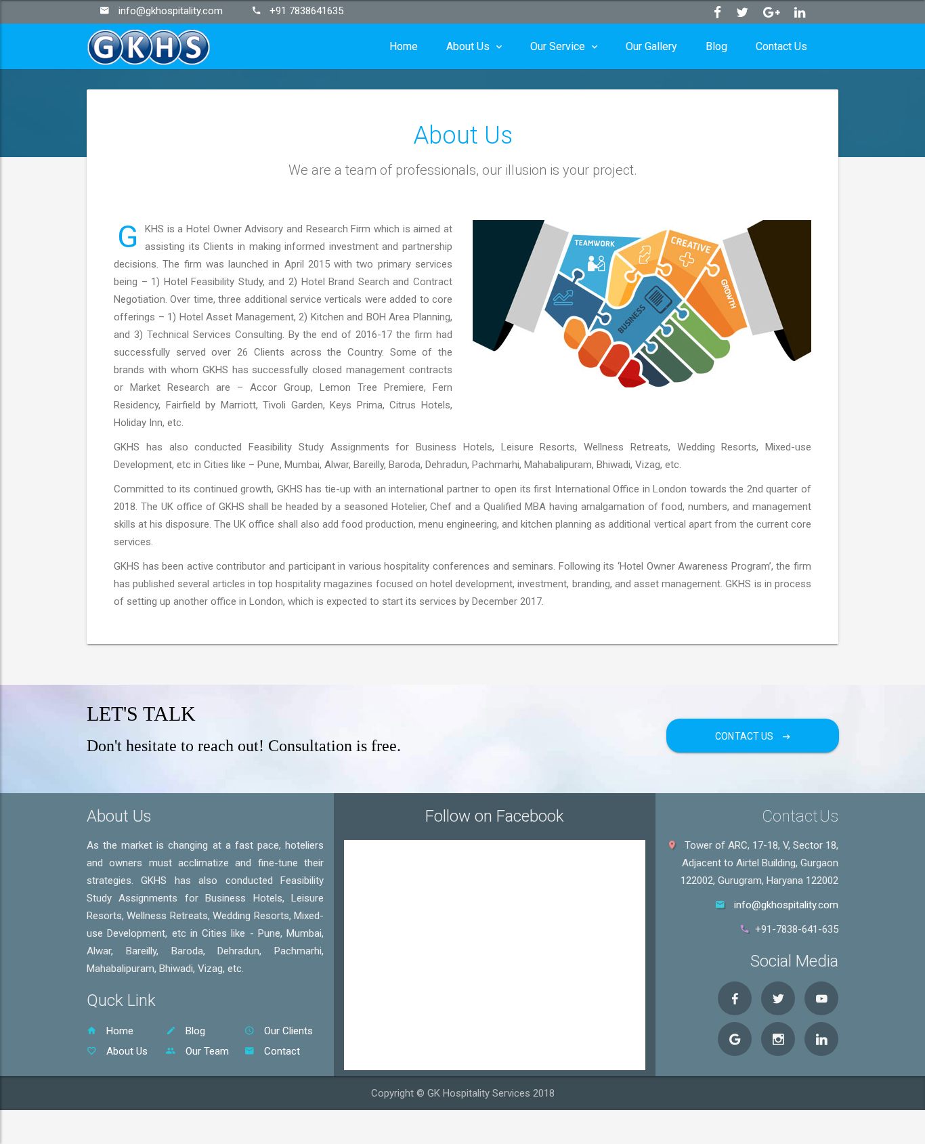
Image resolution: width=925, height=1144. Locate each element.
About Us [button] (468, 46)
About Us (126, 1051)
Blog (194, 1031)
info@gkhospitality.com (171, 11)
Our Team (206, 1051)
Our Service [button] (557, 46)
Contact (280, 1051)
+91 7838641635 (306, 11)
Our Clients (287, 1031)
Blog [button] (716, 46)
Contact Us (745, 736)
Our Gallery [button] (651, 46)
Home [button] (403, 46)
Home (118, 1031)
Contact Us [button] (781, 46)
